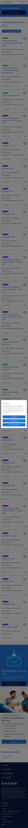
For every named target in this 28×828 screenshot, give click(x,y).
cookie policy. (6, 412)
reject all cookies (14, 420)
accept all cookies (14, 424)
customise (14, 416)
